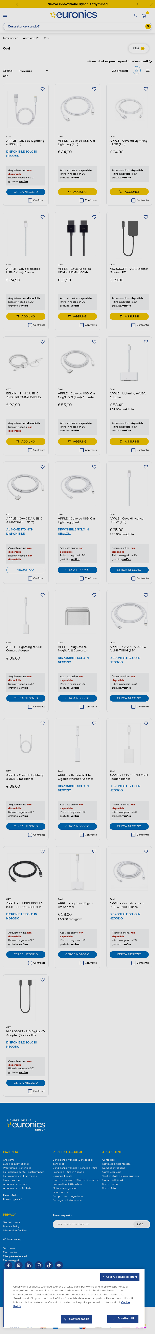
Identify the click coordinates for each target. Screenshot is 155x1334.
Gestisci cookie (79, 1319)
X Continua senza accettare (120, 1276)
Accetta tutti (125, 1318)
